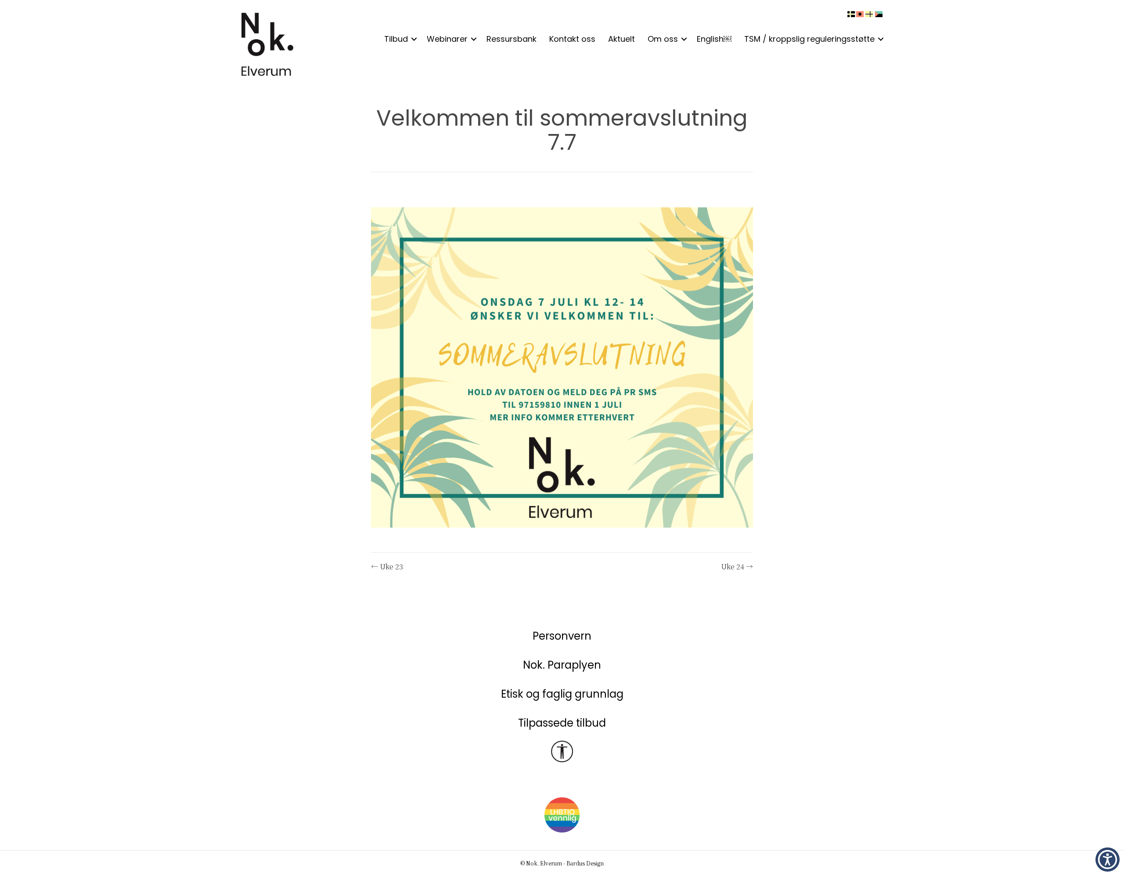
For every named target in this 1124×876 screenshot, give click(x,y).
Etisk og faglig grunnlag (562, 694)
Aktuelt (621, 38)
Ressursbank (511, 38)
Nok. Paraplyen (562, 665)
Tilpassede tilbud (562, 723)
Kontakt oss (572, 38)
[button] (414, 39)
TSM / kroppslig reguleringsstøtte (809, 38)
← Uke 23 (387, 566)
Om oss (663, 38)
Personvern (562, 636)
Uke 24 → (737, 566)
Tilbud (396, 38)
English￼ (714, 38)
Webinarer (447, 38)
